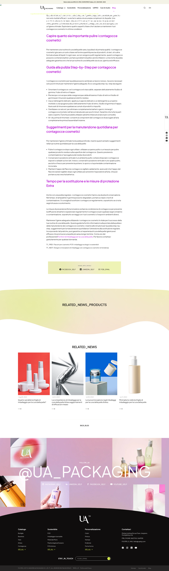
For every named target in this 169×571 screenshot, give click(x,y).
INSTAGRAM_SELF (53, 484)
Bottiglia (20, 533)
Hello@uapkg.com (139, 541)
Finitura (87, 536)
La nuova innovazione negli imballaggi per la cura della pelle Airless (100, 401)
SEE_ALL (21, 549)
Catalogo (60, 8)
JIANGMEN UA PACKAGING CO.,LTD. (39, 568)
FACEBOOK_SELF (69, 269)
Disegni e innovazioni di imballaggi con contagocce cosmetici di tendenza (81, 248)
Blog (114, 8)
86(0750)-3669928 (137, 538)
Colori (87, 533)
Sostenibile (71, 8)
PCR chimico (52, 546)
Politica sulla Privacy (86, 568)
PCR (49, 533)
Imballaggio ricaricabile (55, 536)
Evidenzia (88, 543)
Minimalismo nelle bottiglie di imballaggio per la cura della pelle (132, 401)
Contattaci (126, 529)
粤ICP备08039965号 (66, 568)
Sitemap (133, 568)
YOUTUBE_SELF (120, 484)
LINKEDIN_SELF (88, 269)
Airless (20, 543)
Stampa (87, 540)
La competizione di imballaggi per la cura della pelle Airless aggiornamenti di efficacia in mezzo (67, 402)
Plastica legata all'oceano (56, 543)
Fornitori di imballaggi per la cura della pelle (75, 237)
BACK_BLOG (84, 425)
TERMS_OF (76, 568)
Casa (19, 14)
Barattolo (21, 536)
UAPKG (95, 8)
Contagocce (22, 546)
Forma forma (89, 546)
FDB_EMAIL (105, 269)
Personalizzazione (84, 8)
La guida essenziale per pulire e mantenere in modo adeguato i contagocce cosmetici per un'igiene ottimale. (64, 14)
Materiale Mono (53, 540)
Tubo (19, 540)
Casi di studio (105, 8)
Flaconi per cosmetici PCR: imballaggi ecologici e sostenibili (76, 244)
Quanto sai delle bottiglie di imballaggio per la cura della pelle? (32, 401)
